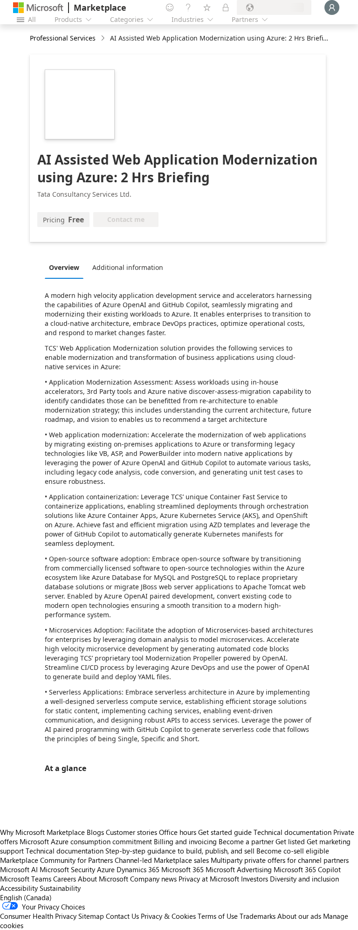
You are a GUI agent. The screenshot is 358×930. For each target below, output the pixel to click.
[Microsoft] (38, 7)
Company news (153, 878)
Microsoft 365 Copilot (307, 869)
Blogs (95, 832)
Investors (254, 878)
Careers (64, 878)
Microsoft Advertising (239, 869)
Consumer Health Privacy (38, 916)
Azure (106, 869)
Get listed (290, 841)
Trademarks (257, 916)
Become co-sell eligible (292, 850)
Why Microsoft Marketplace (42, 832)
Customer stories (131, 832)
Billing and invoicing (185, 841)
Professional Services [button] (63, 38)
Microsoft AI (19, 869)
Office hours (177, 832)
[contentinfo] (103, 38)
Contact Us (122, 916)
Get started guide (225, 832)
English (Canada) (26, 897)
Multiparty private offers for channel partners (280, 860)
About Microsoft (103, 878)
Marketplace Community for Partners (56, 860)
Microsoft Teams (25, 878)
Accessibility (19, 888)
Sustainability (60, 888)
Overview (64, 267)
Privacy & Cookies (168, 916)
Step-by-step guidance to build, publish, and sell (180, 850)
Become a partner (246, 841)
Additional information (127, 267)
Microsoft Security (67, 869)
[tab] (66, 267)
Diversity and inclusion (304, 878)
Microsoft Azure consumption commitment (87, 841)
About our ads (299, 916)
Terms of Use (218, 916)
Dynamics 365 (138, 869)
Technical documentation (292, 832)
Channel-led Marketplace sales (162, 860)
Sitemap (91, 916)
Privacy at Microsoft (209, 878)
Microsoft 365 (182, 869)
